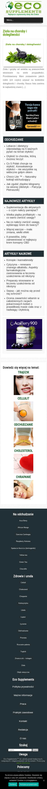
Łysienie (23, 624)
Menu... (10, 20)
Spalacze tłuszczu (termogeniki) (23, 548)
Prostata (23, 638)
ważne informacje (23, 763)
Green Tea (23, 562)
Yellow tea (23, 555)
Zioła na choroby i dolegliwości (15, 33)
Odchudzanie (23, 631)
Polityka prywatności (23, 686)
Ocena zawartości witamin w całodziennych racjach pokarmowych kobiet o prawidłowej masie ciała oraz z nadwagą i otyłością (23, 304)
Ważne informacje (23, 695)
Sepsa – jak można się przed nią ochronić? (23, 292)
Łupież (23, 617)
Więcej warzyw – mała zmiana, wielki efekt (19, 231)
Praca (23, 704)
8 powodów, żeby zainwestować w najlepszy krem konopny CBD (21, 239)
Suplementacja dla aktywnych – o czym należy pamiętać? (23, 209)
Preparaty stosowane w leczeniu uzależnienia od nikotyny (20, 283)
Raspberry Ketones (23, 541)
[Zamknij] (43, 780)
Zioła (23, 665)
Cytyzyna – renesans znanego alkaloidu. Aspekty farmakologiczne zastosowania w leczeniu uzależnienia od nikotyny (22, 270)
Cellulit (23, 583)
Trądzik (23, 652)
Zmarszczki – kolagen (23, 658)
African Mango (23, 527)
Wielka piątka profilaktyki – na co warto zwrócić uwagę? (23, 216)
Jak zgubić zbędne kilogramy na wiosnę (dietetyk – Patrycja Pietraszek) (23, 187)
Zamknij (13, 784)
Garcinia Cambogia (23, 534)
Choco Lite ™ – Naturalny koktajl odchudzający (21, 178)
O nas (23, 738)
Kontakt (23, 721)
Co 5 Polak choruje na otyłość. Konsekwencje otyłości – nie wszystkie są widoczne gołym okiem (21, 168)
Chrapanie (23, 596)
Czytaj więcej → (9, 93)
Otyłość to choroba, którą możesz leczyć (21, 158)
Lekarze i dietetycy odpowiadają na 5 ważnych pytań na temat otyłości (21, 148)
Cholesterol (23, 589)
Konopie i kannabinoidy (19, 260)
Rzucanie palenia (23, 645)
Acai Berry (23, 521)
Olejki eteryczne (23, 672)
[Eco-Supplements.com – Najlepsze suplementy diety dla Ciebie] (23, 12)
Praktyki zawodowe (23, 712)
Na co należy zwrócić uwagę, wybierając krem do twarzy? (23, 223)
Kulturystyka (23, 603)
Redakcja (23, 729)
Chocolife (23, 569)
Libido (23, 610)
